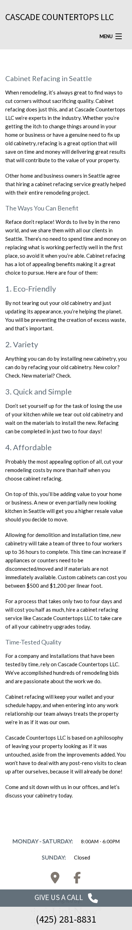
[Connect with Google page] (54, 879)
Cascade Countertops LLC (59, 17)
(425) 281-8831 (66, 919)
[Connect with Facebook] (77, 879)
